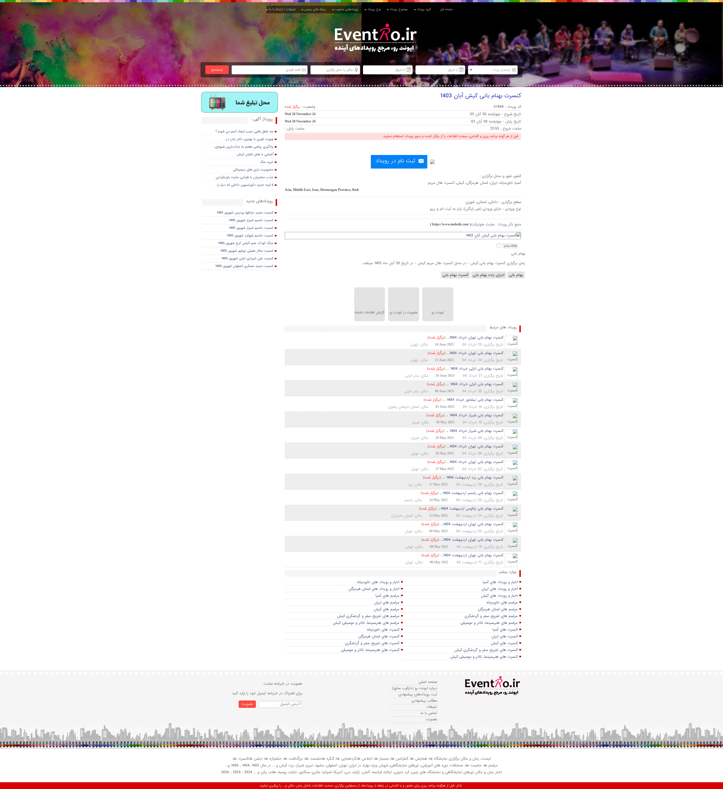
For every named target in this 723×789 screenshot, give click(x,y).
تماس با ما (429, 713)
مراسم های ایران (386, 602)
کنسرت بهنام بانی (455, 275)
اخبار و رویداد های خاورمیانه (378, 582)
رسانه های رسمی (316, 9)
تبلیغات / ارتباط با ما (283, 9)
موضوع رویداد (400, 9)
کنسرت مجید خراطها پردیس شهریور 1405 (245, 212)
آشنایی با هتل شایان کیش (255, 154)
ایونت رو (438, 312)
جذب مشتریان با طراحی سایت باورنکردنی (244, 177)
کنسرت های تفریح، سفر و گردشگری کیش (486, 650)
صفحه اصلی (428, 682)
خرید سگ (266, 162)
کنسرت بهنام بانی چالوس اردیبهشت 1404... (470, 508)
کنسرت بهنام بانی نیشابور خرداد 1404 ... (473, 399)
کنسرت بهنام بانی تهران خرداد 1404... (475, 337)
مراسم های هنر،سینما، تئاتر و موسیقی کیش (366, 623)
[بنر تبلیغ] (240, 102)
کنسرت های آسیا (505, 629)
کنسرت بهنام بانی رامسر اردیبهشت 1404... (471, 493)
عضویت (431, 719)
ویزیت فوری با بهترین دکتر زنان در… (248, 139)
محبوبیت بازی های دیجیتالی (253, 169)
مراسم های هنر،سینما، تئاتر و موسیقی (489, 623)
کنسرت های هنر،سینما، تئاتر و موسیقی (370, 650)
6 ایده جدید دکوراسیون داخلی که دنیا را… (244, 184)
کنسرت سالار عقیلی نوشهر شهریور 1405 (246, 250)
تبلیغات (431, 707)
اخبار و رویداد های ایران (500, 589)
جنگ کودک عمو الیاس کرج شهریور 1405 (245, 243)
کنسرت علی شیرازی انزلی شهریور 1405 (247, 258)
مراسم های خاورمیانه (502, 602)
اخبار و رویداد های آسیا (500, 582)
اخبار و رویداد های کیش (499, 595)
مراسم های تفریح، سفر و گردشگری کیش (368, 616)
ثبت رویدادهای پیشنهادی (417, 694)
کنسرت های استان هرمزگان (378, 636)
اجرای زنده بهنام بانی (488, 275)
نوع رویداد (375, 9)
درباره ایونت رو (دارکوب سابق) (414, 688)
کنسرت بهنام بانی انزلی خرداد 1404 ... (474, 368)
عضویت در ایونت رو (404, 312)
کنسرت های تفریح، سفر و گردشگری (372, 643)
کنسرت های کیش (504, 643)
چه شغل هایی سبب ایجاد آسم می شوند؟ (244, 131)
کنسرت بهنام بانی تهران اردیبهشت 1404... (472, 524)
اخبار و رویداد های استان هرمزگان (374, 589)
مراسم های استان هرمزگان (498, 609)
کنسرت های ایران (504, 636)
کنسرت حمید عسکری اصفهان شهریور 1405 (244, 266)
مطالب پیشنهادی (424, 700)
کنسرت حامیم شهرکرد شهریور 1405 (250, 235)
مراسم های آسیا (387, 595)
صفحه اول (446, 9)
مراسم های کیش (386, 609)
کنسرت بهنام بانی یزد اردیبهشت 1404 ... (472, 477)
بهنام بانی (516, 275)
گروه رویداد (425, 9)
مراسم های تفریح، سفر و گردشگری (491, 616)
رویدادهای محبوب (348, 9)
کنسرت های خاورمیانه (383, 629)
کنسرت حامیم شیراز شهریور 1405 (251, 220)
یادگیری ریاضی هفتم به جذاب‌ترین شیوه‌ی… (243, 146)
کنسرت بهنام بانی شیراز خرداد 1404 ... (474, 415)
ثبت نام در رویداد (395, 161)
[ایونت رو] (375, 38)
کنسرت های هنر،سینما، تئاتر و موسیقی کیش (484, 656)
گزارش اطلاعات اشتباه (369, 312)
